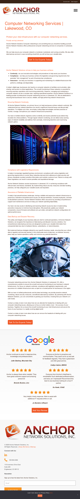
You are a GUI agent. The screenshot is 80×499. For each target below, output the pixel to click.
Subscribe (13, 490)
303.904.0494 (66, 1)
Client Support (74, 1)
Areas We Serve (24, 447)
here (51, 493)
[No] (78, 495)
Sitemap (33, 447)
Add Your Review (40, 410)
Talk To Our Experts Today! (40, 59)
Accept (40, 496)
